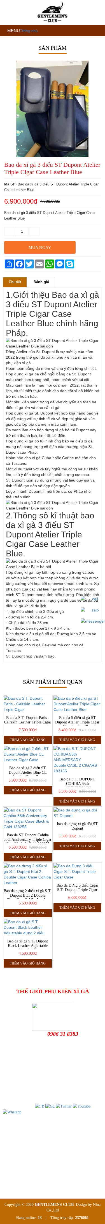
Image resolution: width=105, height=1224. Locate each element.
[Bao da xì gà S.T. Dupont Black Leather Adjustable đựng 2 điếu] (28, 927)
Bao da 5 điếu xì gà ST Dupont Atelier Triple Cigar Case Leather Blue (77, 722)
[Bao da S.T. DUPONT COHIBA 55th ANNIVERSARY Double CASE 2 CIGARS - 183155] (77, 760)
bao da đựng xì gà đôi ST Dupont (77, 826)
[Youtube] (81, 1106)
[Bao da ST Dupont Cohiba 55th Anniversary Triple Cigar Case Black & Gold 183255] (28, 818)
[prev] (8, 158)
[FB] (39, 1106)
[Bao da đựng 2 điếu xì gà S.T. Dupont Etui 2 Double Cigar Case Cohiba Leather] (28, 874)
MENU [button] (13, 30)
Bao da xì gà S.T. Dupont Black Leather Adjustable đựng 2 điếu (27, 945)
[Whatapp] (12, 1112)
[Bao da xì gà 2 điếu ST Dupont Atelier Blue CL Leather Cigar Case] (28, 754)
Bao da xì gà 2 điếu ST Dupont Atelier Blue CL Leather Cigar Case (28, 772)
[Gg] (50, 1106)
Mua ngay (40, 247)
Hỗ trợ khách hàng (21, 1137)
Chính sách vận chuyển (25, 1155)
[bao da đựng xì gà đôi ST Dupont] (77, 812)
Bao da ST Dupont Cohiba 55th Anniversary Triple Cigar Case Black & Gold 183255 (28, 839)
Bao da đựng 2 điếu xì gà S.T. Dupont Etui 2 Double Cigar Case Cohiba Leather (28, 895)
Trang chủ (29, 30)
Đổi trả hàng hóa (20, 1146)
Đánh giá (41, 282)
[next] (97, 158)
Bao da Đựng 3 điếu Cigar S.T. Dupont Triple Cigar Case (77, 889)
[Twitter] (64, 1106)
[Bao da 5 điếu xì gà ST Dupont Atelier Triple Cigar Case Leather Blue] (77, 704)
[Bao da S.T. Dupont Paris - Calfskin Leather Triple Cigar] (28, 704)
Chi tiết (15, 282)
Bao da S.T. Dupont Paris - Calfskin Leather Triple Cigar (27, 720)
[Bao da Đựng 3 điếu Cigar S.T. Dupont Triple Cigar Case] (77, 871)
